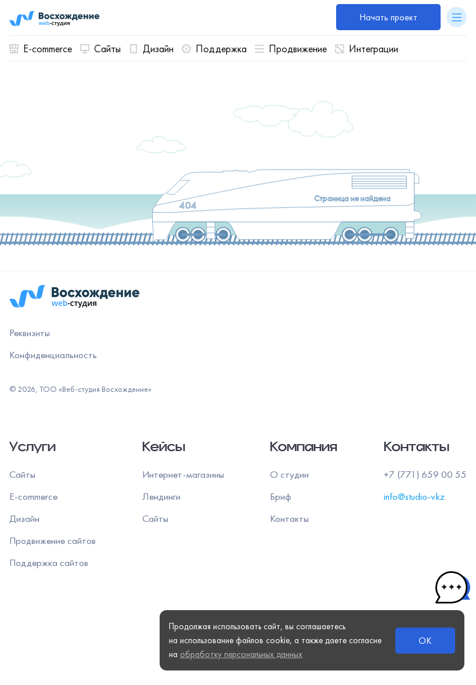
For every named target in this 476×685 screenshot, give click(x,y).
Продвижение (298, 48)
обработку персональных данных (241, 654)
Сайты (107, 48)
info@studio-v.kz (414, 496)
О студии (289, 474)
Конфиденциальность (53, 354)
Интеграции (373, 48)
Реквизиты (29, 332)
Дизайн (158, 48)
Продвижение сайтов (52, 540)
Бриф (280, 496)
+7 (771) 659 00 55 (425, 474)
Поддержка (221, 48)
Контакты (289, 518)
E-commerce (47, 48)
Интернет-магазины (183, 474)
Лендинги (161, 496)
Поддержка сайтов (48, 562)
